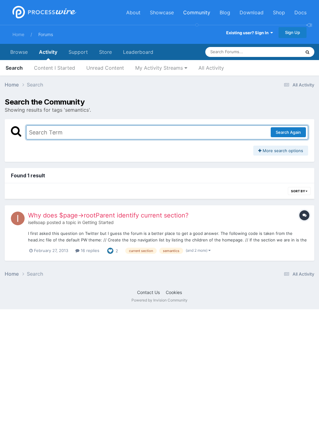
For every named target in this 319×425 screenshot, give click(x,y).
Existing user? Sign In (248, 32)
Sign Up (292, 32)
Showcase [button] (162, 12)
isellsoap (36, 222)
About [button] (133, 12)
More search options (282, 150)
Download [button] (252, 12)
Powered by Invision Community (159, 300)
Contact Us (148, 292)
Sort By (298, 191)
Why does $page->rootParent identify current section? (108, 215)
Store (105, 52)
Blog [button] (225, 12)
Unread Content (105, 68)
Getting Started (98, 222)
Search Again (288, 132)
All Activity (211, 68)
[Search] (307, 52)
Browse (19, 52)
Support (78, 52)
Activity (48, 52)
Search (14, 68)
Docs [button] (300, 12)
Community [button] (196, 12)
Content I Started (54, 68)
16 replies (89, 250)
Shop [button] (279, 12)
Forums (45, 34)
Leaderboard (138, 52)
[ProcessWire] (43, 12)
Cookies (174, 292)
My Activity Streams (159, 68)
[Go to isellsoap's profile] (18, 218)
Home (18, 34)
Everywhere (281, 51)
